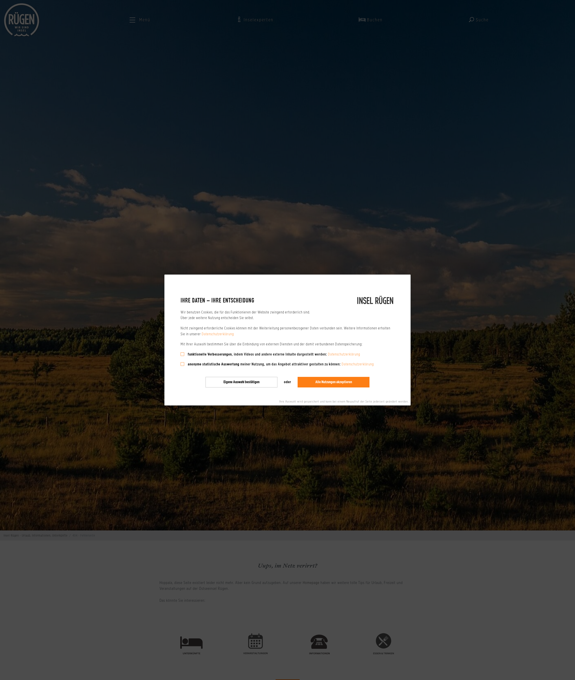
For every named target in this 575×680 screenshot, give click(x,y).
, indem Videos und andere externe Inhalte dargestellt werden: (257, 354)
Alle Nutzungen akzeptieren (333, 382)
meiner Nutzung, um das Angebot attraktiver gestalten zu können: (264, 364)
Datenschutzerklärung (218, 334)
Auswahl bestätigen (241, 382)
